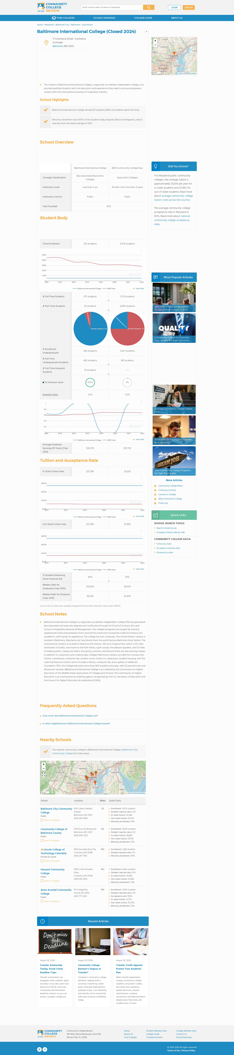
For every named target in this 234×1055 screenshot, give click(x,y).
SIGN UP (189, 7)
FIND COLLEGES (66, 18)
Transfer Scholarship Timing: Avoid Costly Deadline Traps (51, 968)
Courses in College (167, 494)
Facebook (44, 1049)
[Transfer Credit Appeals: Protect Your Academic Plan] (130, 942)
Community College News (170, 486)
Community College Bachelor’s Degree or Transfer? (89, 968)
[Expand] (44, 774)
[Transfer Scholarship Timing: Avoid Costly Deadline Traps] (54, 942)
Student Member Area (156, 1031)
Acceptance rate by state (168, 548)
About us (128, 1034)
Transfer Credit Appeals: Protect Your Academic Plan (129, 968)
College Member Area (186, 1031)
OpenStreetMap (139, 793)
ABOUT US (176, 18)
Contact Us (181, 1034)
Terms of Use (173, 1050)
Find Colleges (130, 1037)
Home (127, 1031)
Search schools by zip (167, 528)
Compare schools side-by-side (171, 532)
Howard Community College (52, 871)
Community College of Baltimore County (54, 831)
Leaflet (129, 793)
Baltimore (58, 46)
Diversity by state (165, 552)
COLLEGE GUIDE (143, 18)
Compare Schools (154, 1037)
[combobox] (110, 7)
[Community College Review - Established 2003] (52, 7)
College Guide (152, 1034)
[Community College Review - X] (39, 1049)
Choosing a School (167, 490)
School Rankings (184, 1037)
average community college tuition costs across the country (173, 198)
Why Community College (170, 499)
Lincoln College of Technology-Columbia (53, 851)
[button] (93, 775)
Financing (163, 503)
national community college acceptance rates (172, 220)
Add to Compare (51, 820)
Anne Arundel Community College (56, 892)
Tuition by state (164, 544)
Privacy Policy (188, 1050)
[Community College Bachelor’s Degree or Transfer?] (92, 942)
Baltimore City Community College (56, 811)
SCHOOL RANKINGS (104, 18)
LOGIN (174, 7)
